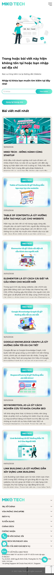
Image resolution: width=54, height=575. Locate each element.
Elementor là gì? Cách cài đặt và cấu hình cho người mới (26, 280)
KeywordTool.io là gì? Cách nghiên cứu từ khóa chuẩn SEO (25, 407)
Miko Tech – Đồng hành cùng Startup (23, 154)
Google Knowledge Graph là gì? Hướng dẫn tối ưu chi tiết (26, 344)
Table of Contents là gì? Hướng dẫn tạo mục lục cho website (25, 217)
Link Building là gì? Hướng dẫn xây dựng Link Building (25, 470)
